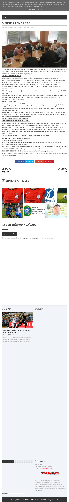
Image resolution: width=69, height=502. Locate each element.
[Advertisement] (15, 290)
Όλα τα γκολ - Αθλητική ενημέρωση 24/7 (34, 500)
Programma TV (5, 493)
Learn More (32, 9)
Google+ (40, 161)
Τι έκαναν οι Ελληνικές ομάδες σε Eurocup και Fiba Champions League (17, 331)
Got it (40, 9)
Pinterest (50, 161)
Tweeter (30, 161)
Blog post (5, 172)
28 (66, 172)
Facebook (21, 161)
